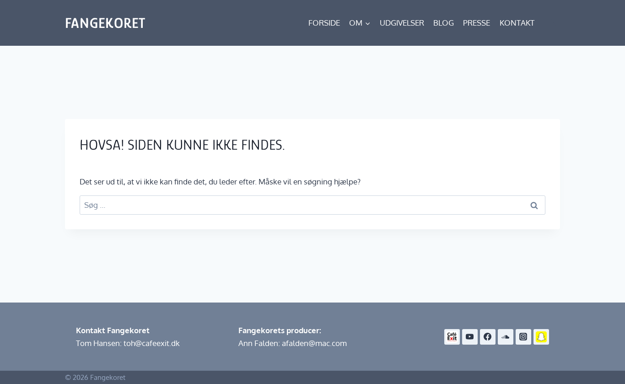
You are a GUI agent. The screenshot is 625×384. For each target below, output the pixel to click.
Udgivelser (402, 22)
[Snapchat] (541, 337)
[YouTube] (470, 337)
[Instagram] (523, 337)
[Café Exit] (452, 337)
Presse (476, 22)
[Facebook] (488, 337)
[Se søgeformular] (552, 23)
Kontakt (517, 22)
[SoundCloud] (505, 337)
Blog (443, 22)
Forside (324, 22)
